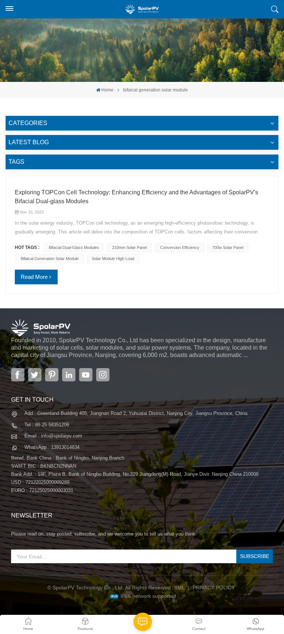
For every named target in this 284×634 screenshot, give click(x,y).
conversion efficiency (179, 247)
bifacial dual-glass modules (74, 247)
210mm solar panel (129, 247)
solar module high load (113, 258)
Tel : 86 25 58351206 (46, 424)
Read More (34, 277)
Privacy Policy (214, 587)
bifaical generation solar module (50, 258)
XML (179, 587)
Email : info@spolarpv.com (53, 436)
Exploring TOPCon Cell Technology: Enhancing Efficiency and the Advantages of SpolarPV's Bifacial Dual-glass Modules (136, 196)
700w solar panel (227, 247)
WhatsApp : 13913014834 (52, 447)
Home (107, 90)
